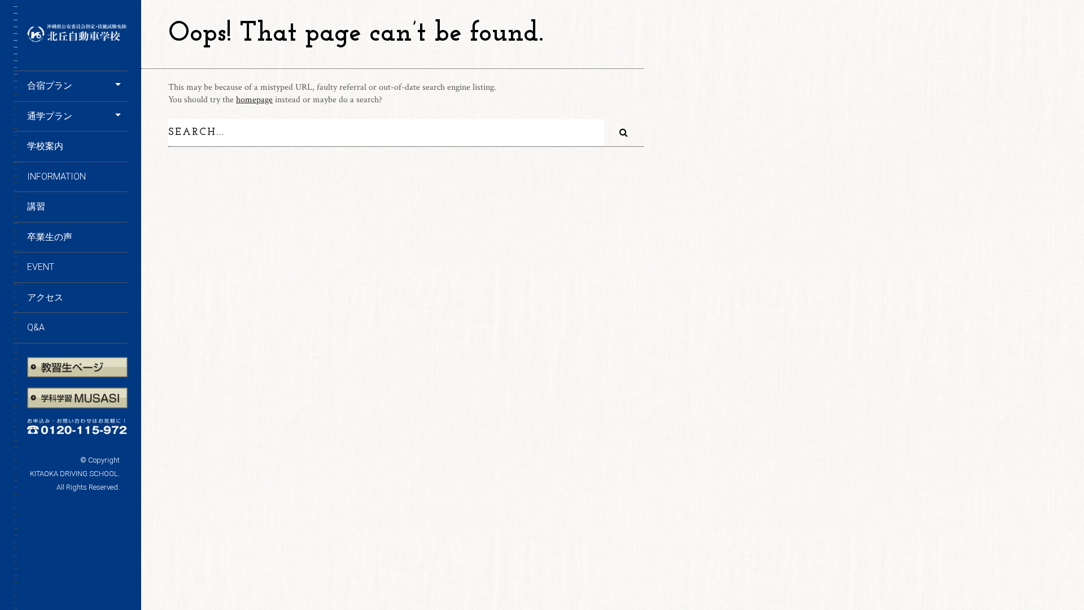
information (56, 176)
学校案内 (45, 146)
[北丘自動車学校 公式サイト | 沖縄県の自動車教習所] (77, 39)
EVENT (40, 267)
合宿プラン (49, 85)
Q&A (36, 327)
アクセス (45, 297)
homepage (254, 100)
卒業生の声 (49, 237)
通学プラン (49, 116)
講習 (36, 206)
